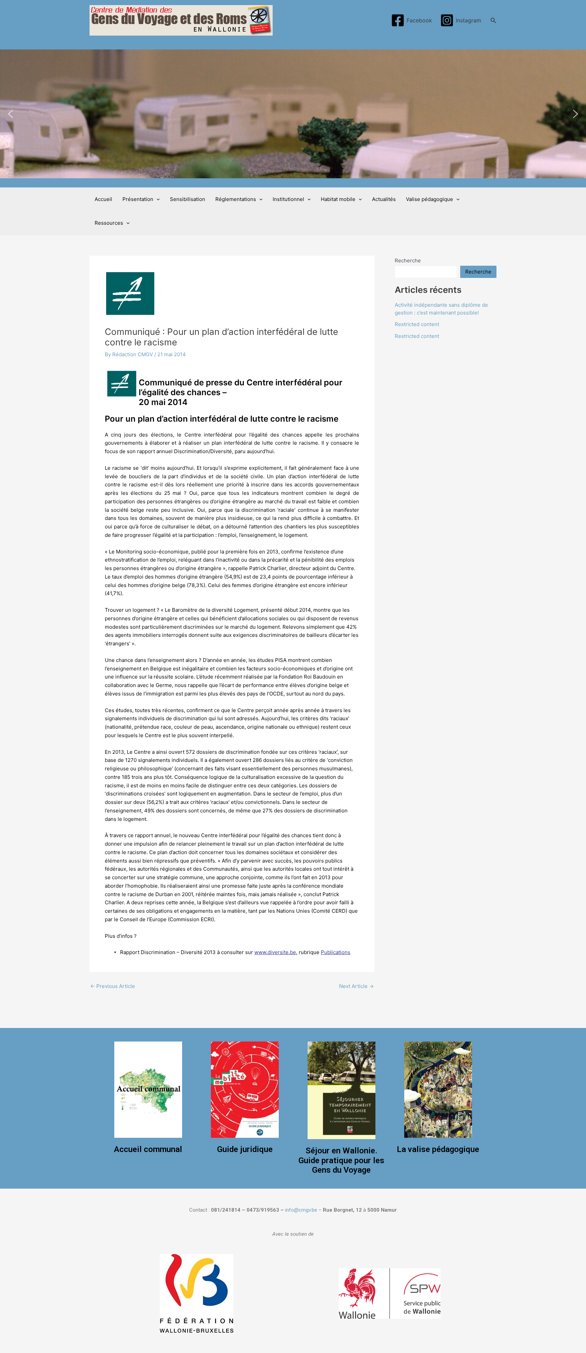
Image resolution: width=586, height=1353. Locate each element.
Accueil (103, 199)
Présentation (137, 199)
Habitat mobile (338, 199)
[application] (156, 199)
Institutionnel (288, 199)
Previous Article (112, 986)
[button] (10, 113)
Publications (335, 952)
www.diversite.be (275, 952)
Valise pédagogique (429, 199)
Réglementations (235, 199)
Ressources (109, 223)
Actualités (384, 199)
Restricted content (417, 324)
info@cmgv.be (301, 1210)
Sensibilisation (187, 199)
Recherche (408, 260)
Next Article (356, 986)
